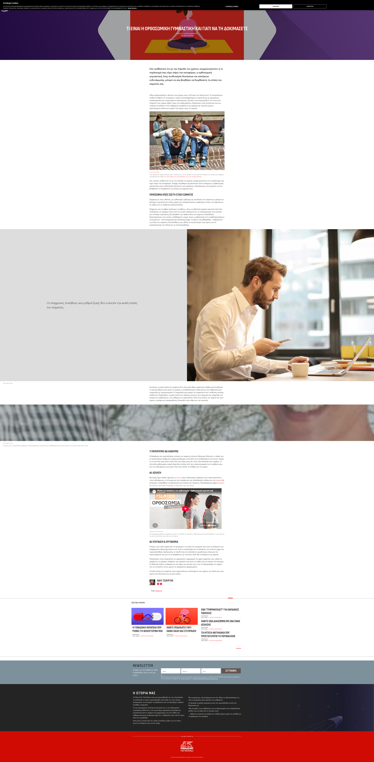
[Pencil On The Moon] (187, 746)
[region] (187, 5)
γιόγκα (221, 483)
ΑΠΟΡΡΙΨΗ (310, 6)
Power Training (167, 485)
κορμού (218, 480)
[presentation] (238, 648)
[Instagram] (161, 584)
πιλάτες (155, 485)
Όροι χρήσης (188, 757)
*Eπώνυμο (185, 671)
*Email (204, 671)
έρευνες (177, 477)
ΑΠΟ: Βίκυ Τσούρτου (187, 35)
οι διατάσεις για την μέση (184, 485)
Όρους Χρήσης (132, 8)
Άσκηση (159, 591)
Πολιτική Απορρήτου (197, 757)
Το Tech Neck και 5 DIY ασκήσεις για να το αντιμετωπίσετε (183, 177)
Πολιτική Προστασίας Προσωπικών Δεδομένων (205, 678)
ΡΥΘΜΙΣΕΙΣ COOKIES (231, 6)
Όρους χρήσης (185, 678)
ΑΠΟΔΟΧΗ (276, 6)
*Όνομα (164, 671)
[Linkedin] (158, 584)
